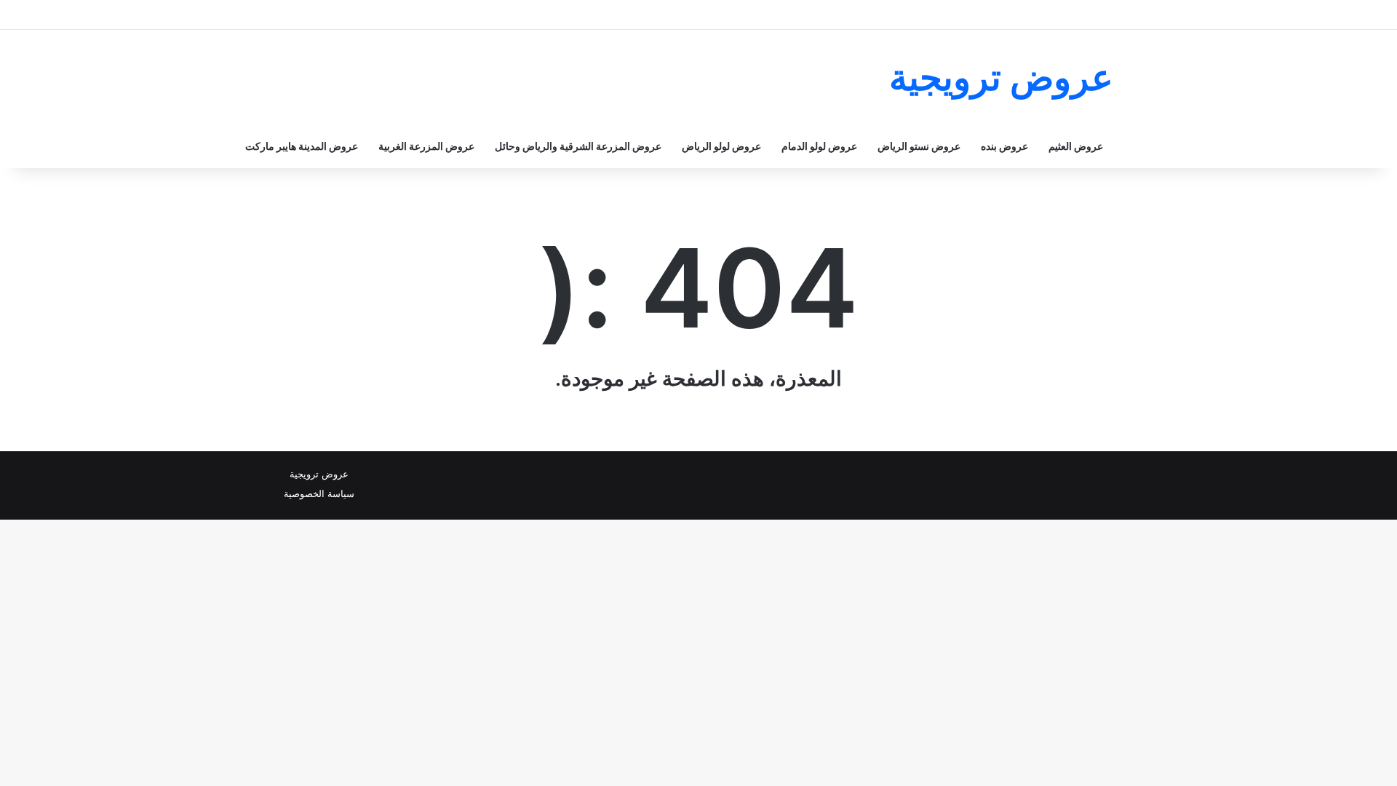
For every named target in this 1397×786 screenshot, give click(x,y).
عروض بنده (1004, 146)
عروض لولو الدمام (819, 146)
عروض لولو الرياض (721, 146)
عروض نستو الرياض (918, 146)
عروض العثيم (1075, 146)
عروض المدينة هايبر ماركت (301, 146)
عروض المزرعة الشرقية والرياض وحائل (578, 146)
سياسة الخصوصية (319, 493)
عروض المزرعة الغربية (426, 146)
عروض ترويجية (319, 474)
